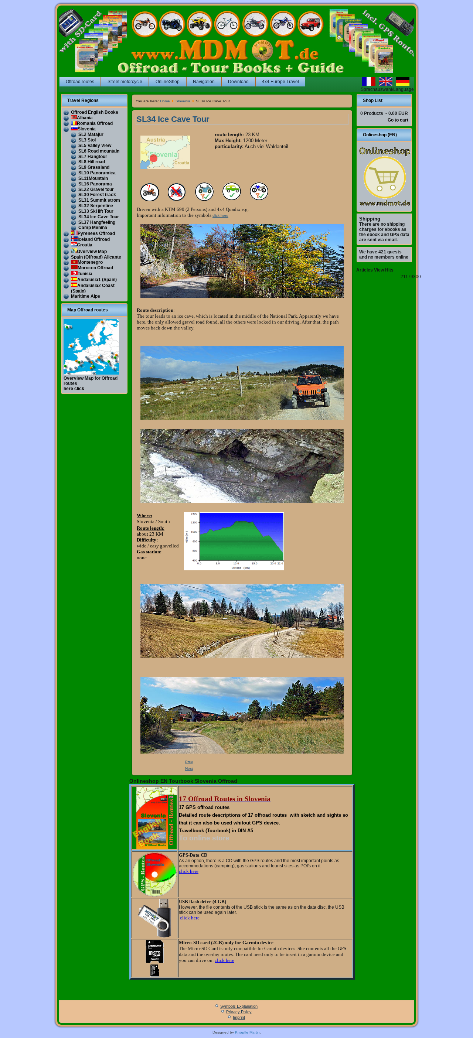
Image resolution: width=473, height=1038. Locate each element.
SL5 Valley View (94, 145)
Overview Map (92, 251)
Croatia (84, 244)
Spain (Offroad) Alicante (96, 257)
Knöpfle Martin (247, 1032)
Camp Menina (92, 227)
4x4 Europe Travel (280, 81)
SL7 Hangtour (92, 156)
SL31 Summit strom (99, 200)
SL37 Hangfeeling (96, 222)
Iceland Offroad (94, 239)
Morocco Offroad (95, 267)
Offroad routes (80, 81)
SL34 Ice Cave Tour (98, 216)
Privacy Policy (239, 1012)
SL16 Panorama (95, 184)
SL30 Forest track (97, 194)
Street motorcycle (125, 81)
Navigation (204, 81)
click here (220, 216)
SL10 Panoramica (97, 172)
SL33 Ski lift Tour (95, 211)
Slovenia (87, 129)
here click (74, 388)
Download (238, 81)
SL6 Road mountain (98, 151)
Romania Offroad (95, 123)
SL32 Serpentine (95, 205)
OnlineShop (168, 81)
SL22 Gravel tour (96, 189)
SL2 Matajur (90, 134)
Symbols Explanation (239, 1006)
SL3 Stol (87, 140)
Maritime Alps (85, 296)
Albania (85, 117)
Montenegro (90, 262)
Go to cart (398, 120)
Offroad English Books (94, 112)
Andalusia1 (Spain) (97, 279)
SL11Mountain (93, 178)
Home (165, 101)
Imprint (239, 1017)
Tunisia (85, 273)
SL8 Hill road (91, 161)
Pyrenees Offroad (96, 233)
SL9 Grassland (93, 167)
